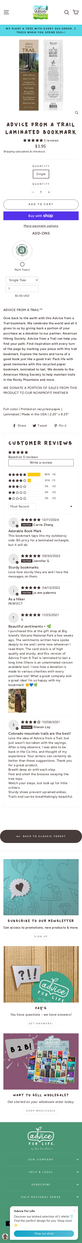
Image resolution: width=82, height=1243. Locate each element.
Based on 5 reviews (23, 457)
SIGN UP (41, 936)
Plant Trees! (22, 269)
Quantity (41, 166)
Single (41, 174)
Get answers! (41, 1023)
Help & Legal (41, 1171)
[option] (41, 30)
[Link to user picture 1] (17, 701)
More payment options (41, 226)
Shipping (9, 151)
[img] (31, 520)
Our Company (41, 1159)
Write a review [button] (41, 462)
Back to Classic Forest (44, 836)
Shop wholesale (41, 1110)
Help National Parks (41, 1197)
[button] (33, 140)
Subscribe (41, 1184)
